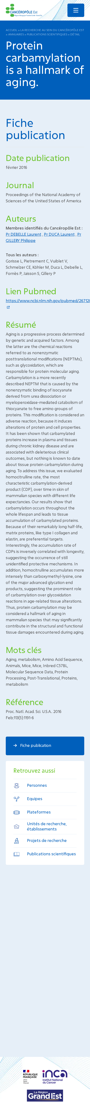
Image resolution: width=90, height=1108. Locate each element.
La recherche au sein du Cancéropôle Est (52, 30)
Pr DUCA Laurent (59, 234)
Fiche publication (35, 745)
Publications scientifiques (47, 34)
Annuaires (16, 34)
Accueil (11, 30)
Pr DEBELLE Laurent (23, 234)
